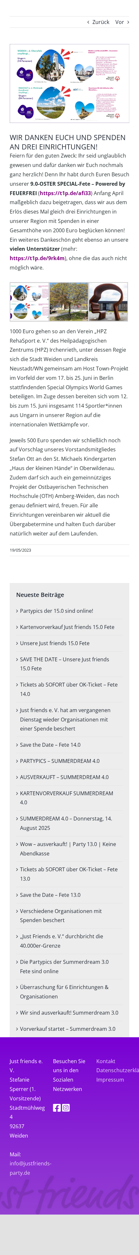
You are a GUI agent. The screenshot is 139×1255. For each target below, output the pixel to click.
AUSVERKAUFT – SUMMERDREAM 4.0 (64, 777)
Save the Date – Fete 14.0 (50, 744)
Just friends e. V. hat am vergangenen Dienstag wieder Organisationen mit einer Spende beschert (65, 719)
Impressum (110, 1079)
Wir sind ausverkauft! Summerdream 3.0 (69, 1012)
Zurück (100, 22)
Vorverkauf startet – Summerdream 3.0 (67, 1028)
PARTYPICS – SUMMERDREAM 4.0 (60, 761)
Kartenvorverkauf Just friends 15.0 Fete (67, 627)
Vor (119, 22)
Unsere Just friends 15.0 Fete (55, 643)
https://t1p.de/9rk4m (37, 258)
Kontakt (105, 1061)
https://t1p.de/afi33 (65, 193)
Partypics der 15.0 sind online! (56, 610)
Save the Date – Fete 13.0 (50, 894)
